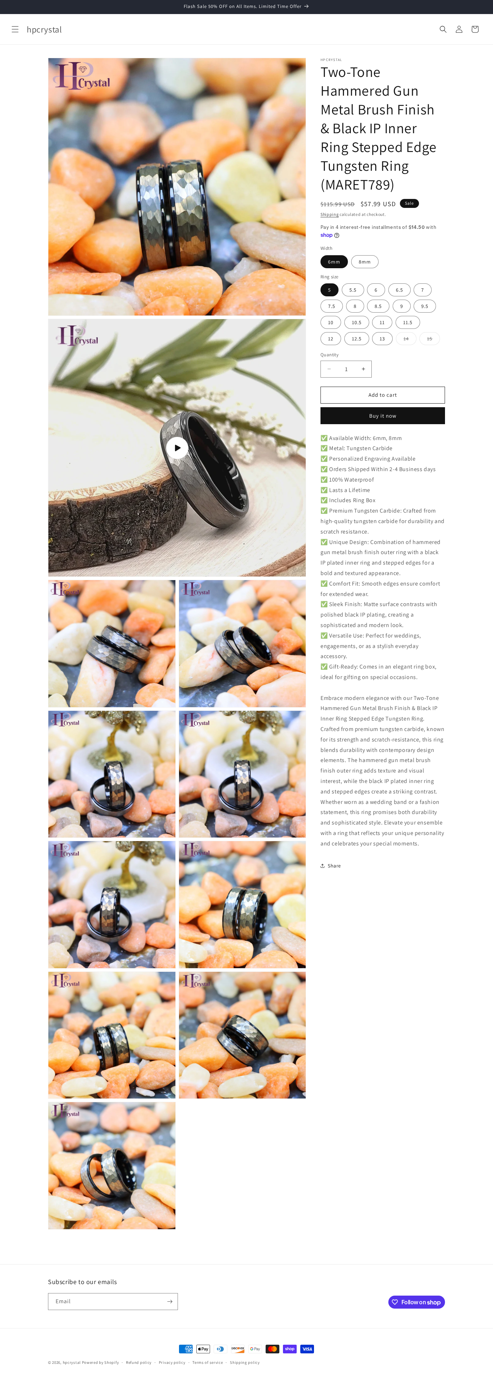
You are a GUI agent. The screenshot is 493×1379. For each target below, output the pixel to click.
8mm (365, 261)
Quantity (329, 355)
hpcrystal (72, 1362)
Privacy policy (172, 1362)
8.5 (378, 306)
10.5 (357, 322)
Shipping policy (245, 1362)
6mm (334, 261)
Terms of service (207, 1362)
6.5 (399, 290)
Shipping (329, 214)
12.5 (357, 338)
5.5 (353, 290)
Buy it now (383, 415)
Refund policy (139, 1362)
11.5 (408, 322)
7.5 (331, 306)
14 (409, 340)
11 (382, 322)
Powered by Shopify (100, 1362)
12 (330, 338)
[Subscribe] (170, 1301)
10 (330, 322)
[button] (15, 29)
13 (382, 338)
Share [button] (334, 865)
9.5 (424, 306)
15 (433, 340)
